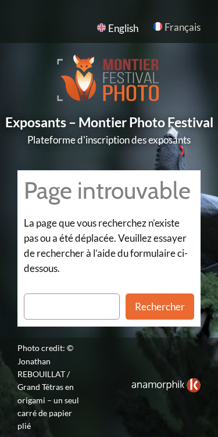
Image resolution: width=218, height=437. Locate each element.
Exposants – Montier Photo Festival (109, 122)
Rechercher (160, 306)
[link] (166, 385)
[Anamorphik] (166, 389)
